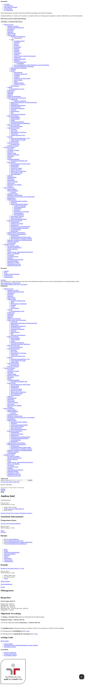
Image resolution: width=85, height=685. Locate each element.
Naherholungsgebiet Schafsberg (19, 201)
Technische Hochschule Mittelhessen (20, 123)
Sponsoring (17, 210)
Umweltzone (10, 255)
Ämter (12, 39)
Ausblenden (4, 21)
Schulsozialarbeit (15, 119)
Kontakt (6, 551)
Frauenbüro (17, 42)
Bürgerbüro (10, 30)
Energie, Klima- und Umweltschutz (16, 98)
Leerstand (13, 192)
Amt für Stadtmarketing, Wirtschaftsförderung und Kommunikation (31, 65)
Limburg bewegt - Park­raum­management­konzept (20, 252)
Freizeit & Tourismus (9, 147)
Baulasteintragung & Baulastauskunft (20, 226)
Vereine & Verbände (12, 181)
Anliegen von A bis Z (13, 26)
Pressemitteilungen (15, 174)
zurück (2, 530)
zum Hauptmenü (8, 5)
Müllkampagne (15, 104)
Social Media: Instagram (10, 655)
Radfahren (10, 258)
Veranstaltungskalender (13, 159)
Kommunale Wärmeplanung (18, 105)
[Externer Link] (44, 539)
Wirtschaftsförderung (12, 190)
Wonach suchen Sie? (6, 480)
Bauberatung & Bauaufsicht (14, 220)
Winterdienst (20, 63)
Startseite (6, 271)
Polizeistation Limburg (10, 647)
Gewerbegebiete (11, 243)
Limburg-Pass (14, 134)
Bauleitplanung (11, 198)
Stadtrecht (10, 95)
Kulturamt (16, 54)
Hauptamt (16, 45)
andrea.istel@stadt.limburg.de (14, 509)
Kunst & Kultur (11, 162)
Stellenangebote (18, 72)
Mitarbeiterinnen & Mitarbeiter (19, 68)
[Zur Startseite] (10, 482)
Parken (9, 250)
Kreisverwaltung (8, 644)
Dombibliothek (15, 166)
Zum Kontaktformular (6, 584)
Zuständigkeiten (15, 222)
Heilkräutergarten (11, 177)
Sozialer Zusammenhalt (20, 205)
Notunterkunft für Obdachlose (18, 132)
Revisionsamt (17, 47)
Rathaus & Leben (8, 24)
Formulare (13, 69)
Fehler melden (7, 558)
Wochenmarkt (11, 180)
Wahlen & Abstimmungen (14, 96)
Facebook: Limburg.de (10, 652)
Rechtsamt (16, 51)
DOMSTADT (11, 90)
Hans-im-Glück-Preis (16, 169)
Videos (16, 81)
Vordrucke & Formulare (17, 223)
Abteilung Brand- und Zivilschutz (16, 232)
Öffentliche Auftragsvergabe (14, 195)
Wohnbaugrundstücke (13, 241)
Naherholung (10, 178)
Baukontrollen (14, 231)
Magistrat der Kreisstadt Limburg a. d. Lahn (12, 568)
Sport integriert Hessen (17, 126)
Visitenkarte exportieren (26, 513)
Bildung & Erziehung (13, 116)
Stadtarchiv (10, 175)
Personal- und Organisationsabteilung (11, 523)
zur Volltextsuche (8, 10)
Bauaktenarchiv (15, 225)
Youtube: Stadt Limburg (10, 654)
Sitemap (6, 557)
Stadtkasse (16, 50)
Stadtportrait (10, 92)
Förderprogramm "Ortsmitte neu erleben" (21, 238)
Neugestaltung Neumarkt (17, 216)
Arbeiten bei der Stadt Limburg (22, 78)
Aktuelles (9, 87)
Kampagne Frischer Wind (14, 265)
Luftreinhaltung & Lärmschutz (15, 259)
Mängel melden (11, 33)
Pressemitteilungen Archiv (17, 89)
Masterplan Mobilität (12, 261)
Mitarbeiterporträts (19, 83)
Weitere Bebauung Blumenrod (19, 219)
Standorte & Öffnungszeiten (18, 36)
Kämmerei (16, 48)
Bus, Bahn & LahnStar (13, 246)
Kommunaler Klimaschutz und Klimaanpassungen (24, 102)
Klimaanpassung (15, 111)
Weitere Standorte (5, 581)
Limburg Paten (14, 141)
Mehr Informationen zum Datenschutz (11, 283)
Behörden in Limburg (13, 145)
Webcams (9, 186)
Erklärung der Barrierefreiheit (11, 274)
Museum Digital (15, 165)
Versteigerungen (15, 86)
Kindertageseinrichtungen (17, 122)
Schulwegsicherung (12, 249)
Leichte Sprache (8, 275)
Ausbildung (17, 75)
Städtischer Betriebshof (20, 62)
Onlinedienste (11, 29)
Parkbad (9, 157)
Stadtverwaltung (11, 35)
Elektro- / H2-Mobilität (13, 253)
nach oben (3, 532)
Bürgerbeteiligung (18, 213)
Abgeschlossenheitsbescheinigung (19, 228)
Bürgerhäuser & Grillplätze (14, 184)
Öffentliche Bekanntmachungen (15, 27)
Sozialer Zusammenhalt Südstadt (19, 204)
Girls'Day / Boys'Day (19, 84)
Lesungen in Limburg (16, 168)
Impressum (7, 555)
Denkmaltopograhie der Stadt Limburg (21, 237)
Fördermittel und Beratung (17, 108)
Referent (16, 44)
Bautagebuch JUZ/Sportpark (21, 211)
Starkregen (13, 110)
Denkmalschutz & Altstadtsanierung (16, 234)
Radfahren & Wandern (13, 154)
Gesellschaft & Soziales (13, 128)
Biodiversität (14, 99)
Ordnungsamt (17, 53)
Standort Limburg (12, 189)
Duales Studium (18, 80)
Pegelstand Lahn (15, 144)
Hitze (12, 113)
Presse (5, 272)
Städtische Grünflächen (20, 101)
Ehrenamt (9, 136)
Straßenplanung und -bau (14, 264)
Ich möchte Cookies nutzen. (15, 21)
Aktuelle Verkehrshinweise (14, 247)
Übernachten (10, 156)
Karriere (13, 71)
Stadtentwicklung (11, 199)
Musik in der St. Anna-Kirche (18, 171)
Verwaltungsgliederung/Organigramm (24, 66)
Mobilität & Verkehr (9, 244)
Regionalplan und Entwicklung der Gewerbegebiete (21, 196)
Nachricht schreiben (6, 513)
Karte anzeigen (16, 513)
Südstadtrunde (17, 208)
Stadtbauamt (17, 57)
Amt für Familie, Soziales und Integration (25, 56)
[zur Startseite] (14, 284)
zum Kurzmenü (8, 8)
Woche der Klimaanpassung (18, 114)
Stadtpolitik (10, 93)
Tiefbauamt (17, 60)
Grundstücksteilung (16, 229)
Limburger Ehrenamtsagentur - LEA (20, 138)
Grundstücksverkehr (19, 41)
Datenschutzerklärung (9, 554)
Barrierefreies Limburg (13, 262)
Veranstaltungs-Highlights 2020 (19, 160)
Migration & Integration (13, 125)
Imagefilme (10, 151)
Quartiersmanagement (19, 207)
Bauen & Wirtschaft (9, 187)
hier (28, 631)
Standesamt (10, 32)
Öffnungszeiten (18, 38)
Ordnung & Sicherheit (13, 142)
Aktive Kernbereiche (16, 217)
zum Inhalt (7, 4)
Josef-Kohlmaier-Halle (16, 172)
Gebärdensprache (8, 277)
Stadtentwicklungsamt (19, 59)
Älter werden (14, 131)
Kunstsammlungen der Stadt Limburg (20, 163)
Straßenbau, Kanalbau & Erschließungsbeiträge (19, 240)
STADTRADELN (16, 107)
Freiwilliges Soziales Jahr (20, 74)
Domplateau (14, 202)
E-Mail (6, 578)
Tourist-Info (10, 148)
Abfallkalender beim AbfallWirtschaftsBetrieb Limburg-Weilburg (21, 645)
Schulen (13, 120)
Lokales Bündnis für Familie (18, 139)
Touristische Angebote (13, 150)
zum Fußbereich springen (10, 7)
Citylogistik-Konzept (12, 256)
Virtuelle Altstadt (11, 153)
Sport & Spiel (10, 183)
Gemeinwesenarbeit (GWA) (18, 135)
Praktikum (16, 77)
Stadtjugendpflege (15, 117)
